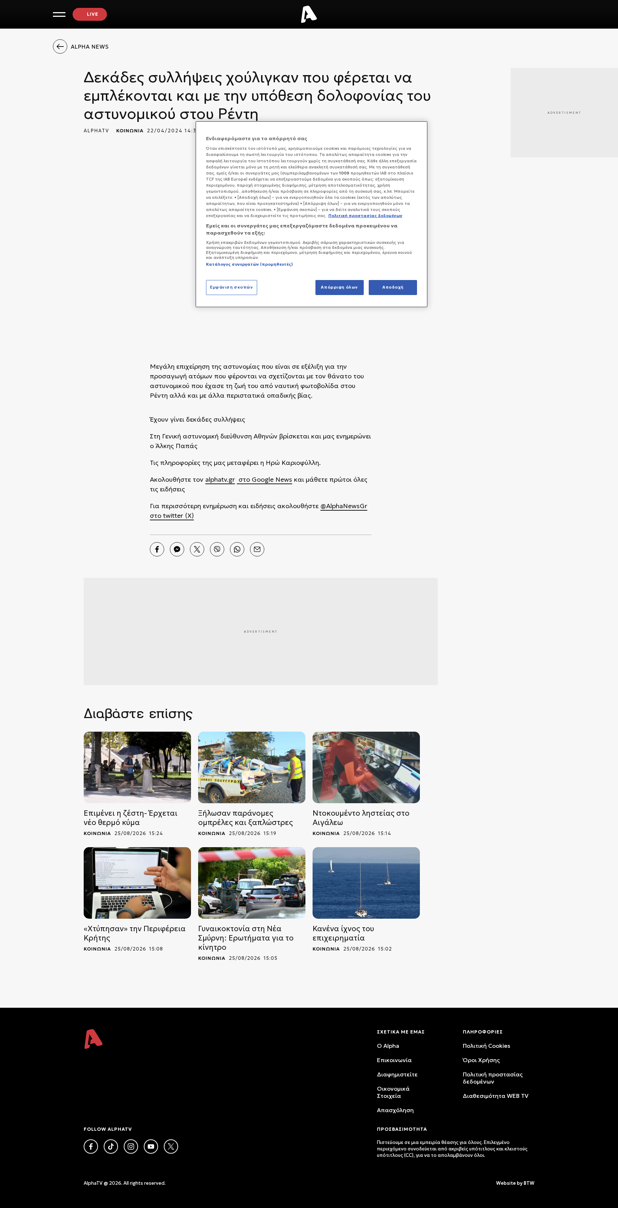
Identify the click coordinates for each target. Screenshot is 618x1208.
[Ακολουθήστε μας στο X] (171, 1146)
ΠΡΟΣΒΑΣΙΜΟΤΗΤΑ (402, 1129)
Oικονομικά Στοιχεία (393, 1092)
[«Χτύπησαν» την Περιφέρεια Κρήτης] (137, 883)
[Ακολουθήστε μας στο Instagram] (131, 1146)
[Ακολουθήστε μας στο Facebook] (91, 1146)
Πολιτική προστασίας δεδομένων (493, 1078)
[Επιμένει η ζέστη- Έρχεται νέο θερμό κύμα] (137, 767)
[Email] (257, 549)
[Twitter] (197, 549)
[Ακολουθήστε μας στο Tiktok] (111, 1146)
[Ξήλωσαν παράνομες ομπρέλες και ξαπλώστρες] (251, 767)
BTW (529, 1183)
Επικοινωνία (394, 1060)
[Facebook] (157, 549)
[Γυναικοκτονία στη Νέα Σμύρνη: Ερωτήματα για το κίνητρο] (251, 883)
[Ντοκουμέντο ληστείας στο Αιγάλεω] (366, 767)
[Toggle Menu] (59, 14)
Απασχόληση (395, 1110)
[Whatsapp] (237, 549)
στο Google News (264, 479)
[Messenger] (177, 549)
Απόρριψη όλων (339, 287)
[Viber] (217, 549)
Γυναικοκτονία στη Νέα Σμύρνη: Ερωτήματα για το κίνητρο (246, 938)
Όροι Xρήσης (481, 1060)
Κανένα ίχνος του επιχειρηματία (343, 933)
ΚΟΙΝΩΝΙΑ (129, 131)
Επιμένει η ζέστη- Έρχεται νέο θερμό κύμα (130, 818)
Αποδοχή (392, 287)
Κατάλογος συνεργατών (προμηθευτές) (249, 264)
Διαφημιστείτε (397, 1074)
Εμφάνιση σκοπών (231, 287)
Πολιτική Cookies (486, 1045)
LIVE (92, 14)
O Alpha (388, 1045)
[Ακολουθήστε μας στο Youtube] (151, 1146)
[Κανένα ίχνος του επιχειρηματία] (366, 883)
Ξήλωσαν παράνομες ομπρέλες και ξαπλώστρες (245, 818)
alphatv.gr (220, 479)
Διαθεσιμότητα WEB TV (496, 1095)
